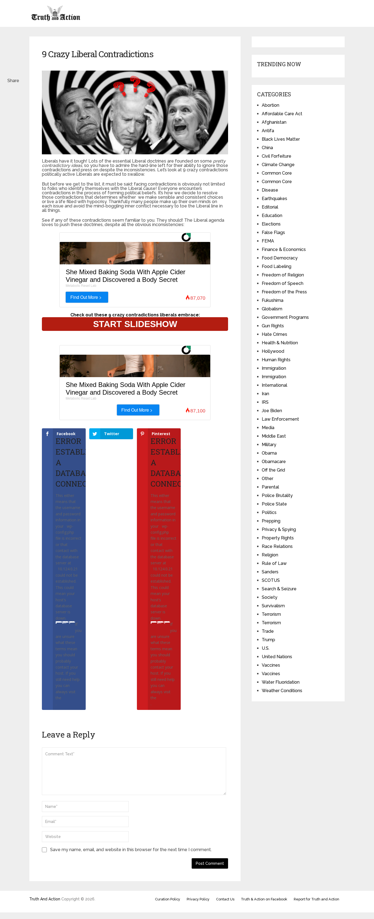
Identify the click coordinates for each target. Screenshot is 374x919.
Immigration (274, 368)
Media (268, 427)
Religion (270, 554)
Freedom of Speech (282, 283)
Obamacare (274, 461)
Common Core (277, 173)
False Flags (273, 232)
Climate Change (278, 164)
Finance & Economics (284, 249)
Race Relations (277, 546)
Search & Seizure (279, 588)
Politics (269, 512)
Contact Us (225, 899)
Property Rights (278, 538)
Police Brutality (277, 495)
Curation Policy (167, 899)
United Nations (277, 656)
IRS (265, 402)
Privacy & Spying (279, 529)
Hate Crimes (274, 334)
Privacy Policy (198, 899)
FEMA (268, 241)
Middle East (274, 436)
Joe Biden (272, 410)
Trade (268, 631)
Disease (270, 190)
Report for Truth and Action (316, 899)
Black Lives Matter (281, 139)
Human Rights (276, 359)
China (267, 147)
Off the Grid (273, 470)
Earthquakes (274, 198)
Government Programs (285, 317)
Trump (268, 639)
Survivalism (273, 605)
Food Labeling (276, 266)
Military (269, 444)
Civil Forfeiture (276, 156)
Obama (269, 453)
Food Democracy (280, 258)
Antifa (268, 130)
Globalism (272, 308)
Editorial (270, 207)
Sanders (270, 571)
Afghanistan (274, 122)
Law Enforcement (280, 419)
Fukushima (272, 300)
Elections (271, 224)
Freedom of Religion (283, 275)
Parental (270, 487)
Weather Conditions (282, 690)
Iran (265, 393)
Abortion (270, 105)
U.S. (265, 648)
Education (272, 215)
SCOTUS (271, 580)
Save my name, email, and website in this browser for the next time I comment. (131, 849)
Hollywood (273, 351)
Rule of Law (274, 563)
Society (269, 597)
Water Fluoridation (281, 682)
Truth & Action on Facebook (264, 899)
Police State (274, 504)
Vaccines (271, 665)
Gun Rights (273, 325)
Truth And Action (44, 899)
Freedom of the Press (284, 291)
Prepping (271, 521)
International (274, 385)
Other (267, 478)
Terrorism (271, 614)
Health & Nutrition (280, 342)
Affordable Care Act (282, 113)
